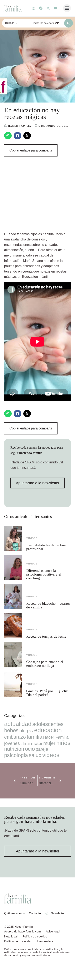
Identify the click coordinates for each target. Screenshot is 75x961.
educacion (48, 730)
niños (63, 743)
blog (23, 730)
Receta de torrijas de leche (46, 636)
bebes (11, 730)
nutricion (14, 749)
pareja (42, 749)
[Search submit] (68, 23)
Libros (25, 744)
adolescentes (48, 724)
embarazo (15, 737)
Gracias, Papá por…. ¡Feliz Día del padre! (47, 693)
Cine (31, 731)
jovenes (12, 743)
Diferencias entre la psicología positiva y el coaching (43, 574)
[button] (67, 8)
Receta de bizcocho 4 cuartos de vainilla (48, 605)
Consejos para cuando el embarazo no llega (44, 664)
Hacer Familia (56, 737)
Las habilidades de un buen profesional (47, 547)
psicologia (16, 755)
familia (34, 737)
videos (32, 538)
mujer (49, 743)
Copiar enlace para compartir (30, 150)
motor (36, 743)
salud (35, 755)
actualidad (17, 724)
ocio (30, 749)
